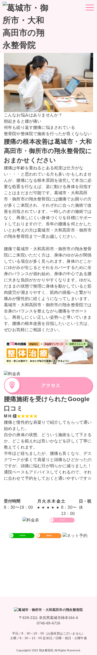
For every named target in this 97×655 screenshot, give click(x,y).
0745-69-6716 (49, 623)
